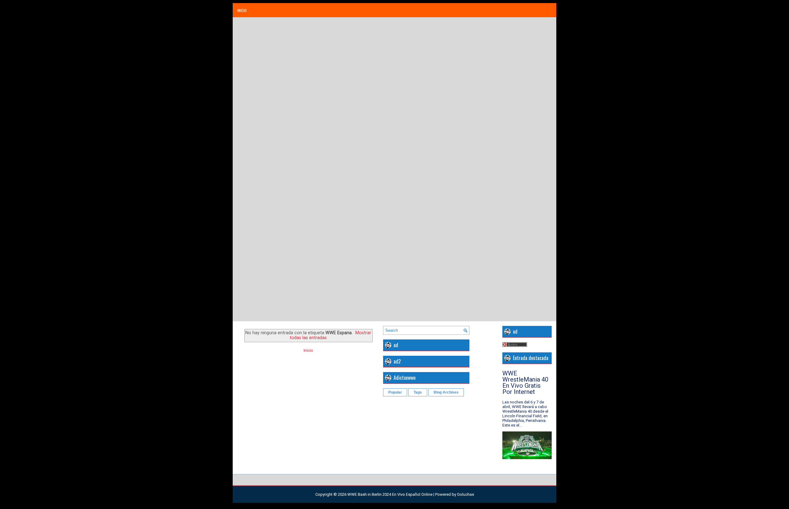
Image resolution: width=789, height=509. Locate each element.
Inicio (242, 10)
